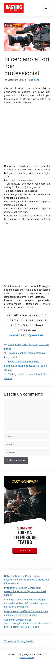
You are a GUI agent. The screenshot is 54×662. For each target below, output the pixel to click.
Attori (11, 344)
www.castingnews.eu (27, 335)
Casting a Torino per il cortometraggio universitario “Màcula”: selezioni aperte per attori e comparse (25, 603)
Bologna (12, 353)
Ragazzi (33, 344)
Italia (24, 344)
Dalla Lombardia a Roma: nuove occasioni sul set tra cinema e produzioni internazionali (26, 580)
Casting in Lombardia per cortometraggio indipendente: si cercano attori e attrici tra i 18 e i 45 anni (26, 623)
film (6, 357)
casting (22, 353)
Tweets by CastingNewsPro (19, 641)
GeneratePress (27, 657)
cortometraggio (36, 353)
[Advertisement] (27, 135)
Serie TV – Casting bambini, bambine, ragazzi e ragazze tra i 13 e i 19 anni (25, 365)
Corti (18, 344)
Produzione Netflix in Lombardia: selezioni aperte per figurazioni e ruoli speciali (25, 591)
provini (13, 357)
